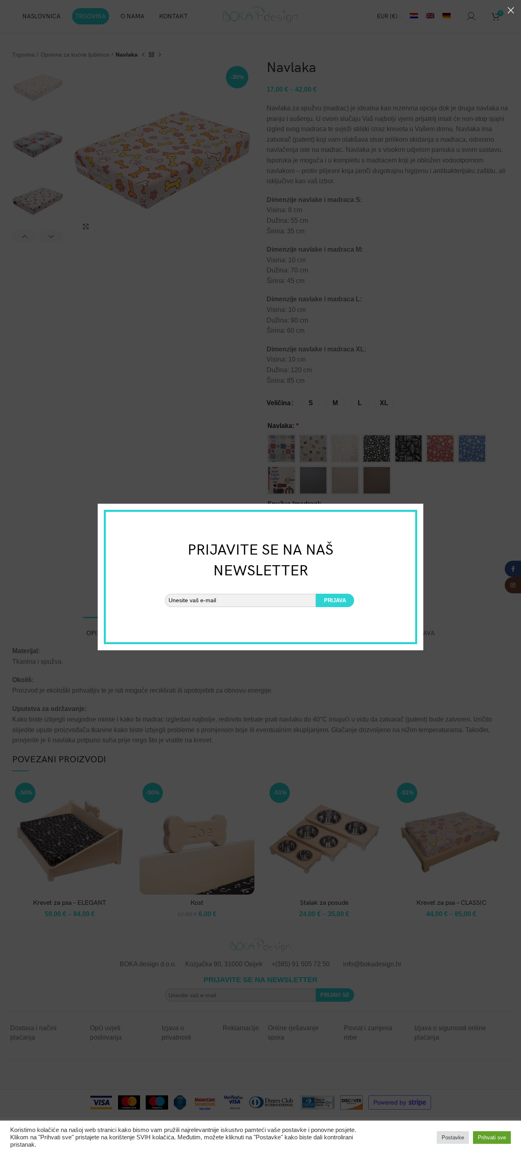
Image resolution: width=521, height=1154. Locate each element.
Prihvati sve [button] (492, 1137)
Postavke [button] (453, 1137)
